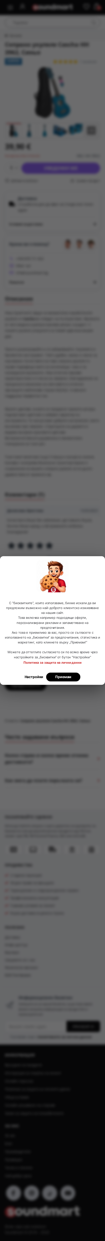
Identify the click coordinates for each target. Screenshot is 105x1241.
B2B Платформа (18, 975)
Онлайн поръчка (19, 1081)
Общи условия (17, 1097)
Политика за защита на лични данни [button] (52, 663)
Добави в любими (24, 180)
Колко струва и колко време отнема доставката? (46, 758)
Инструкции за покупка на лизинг (33, 1073)
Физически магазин (21, 967)
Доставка (12, 937)
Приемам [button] (63, 677)
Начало (15, 35)
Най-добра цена (18, 1175)
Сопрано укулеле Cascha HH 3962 (48, 720)
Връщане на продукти (23, 1065)
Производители (18, 1151)
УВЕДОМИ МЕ (61, 168)
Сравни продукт (87, 180)
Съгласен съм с (51, 1036)
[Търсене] (93, 22)
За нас (10, 1135)
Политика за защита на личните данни (37, 1089)
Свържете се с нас (20, 960)
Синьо (84, 720)
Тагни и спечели (18, 1167)
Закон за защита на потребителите (34, 1113)
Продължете (25, 685)
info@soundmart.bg (32, 272)
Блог (8, 1143)
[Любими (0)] (86, 7)
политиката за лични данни (65, 1036)
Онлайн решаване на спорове (30, 1105)
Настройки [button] (34, 677)
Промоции (13, 1159)
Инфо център (16, 944)
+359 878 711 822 (30, 258)
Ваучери (12, 952)
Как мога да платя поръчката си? (43, 780)
